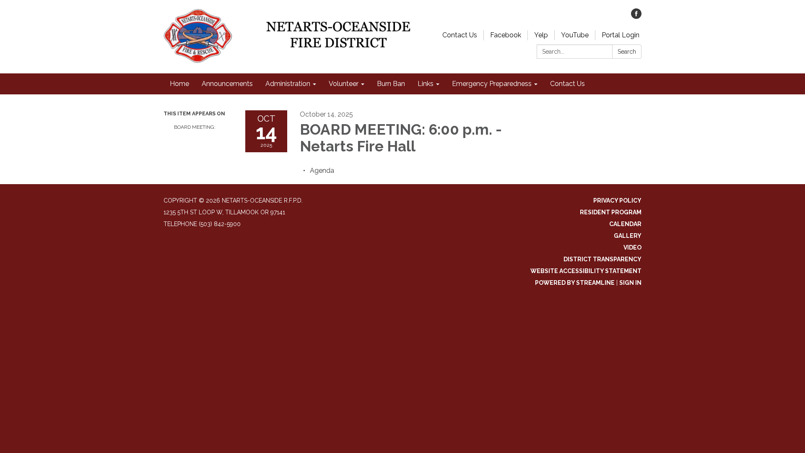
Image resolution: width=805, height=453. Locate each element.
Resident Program (610, 212)
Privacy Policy (617, 200)
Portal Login (620, 35)
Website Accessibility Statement (585, 271)
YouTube (575, 35)
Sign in (630, 282)
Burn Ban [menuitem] (391, 84)
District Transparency (602, 259)
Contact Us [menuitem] (567, 84)
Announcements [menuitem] (227, 84)
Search (627, 51)
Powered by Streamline (575, 282)
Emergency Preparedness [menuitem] (492, 84)
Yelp (541, 35)
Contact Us (459, 35)
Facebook (505, 35)
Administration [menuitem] (287, 84)
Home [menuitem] (179, 84)
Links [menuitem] (426, 84)
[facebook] (636, 17)
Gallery (627, 235)
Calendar (625, 224)
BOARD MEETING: (195, 127)
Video (632, 247)
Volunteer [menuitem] (343, 84)
